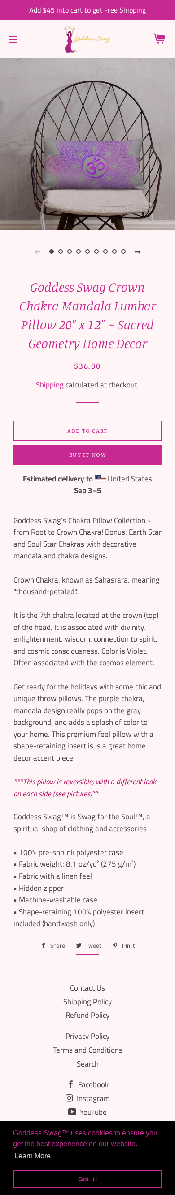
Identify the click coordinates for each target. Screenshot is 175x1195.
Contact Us (87, 988)
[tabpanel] (87, 143)
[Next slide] (138, 251)
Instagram (92, 1098)
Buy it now (87, 454)
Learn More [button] (32, 1156)
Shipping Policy (87, 1002)
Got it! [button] (87, 1178)
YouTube (92, 1112)
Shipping (50, 385)
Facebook (92, 1084)
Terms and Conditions (87, 1050)
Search (88, 1064)
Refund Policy (87, 1015)
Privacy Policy (87, 1036)
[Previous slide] (37, 251)
